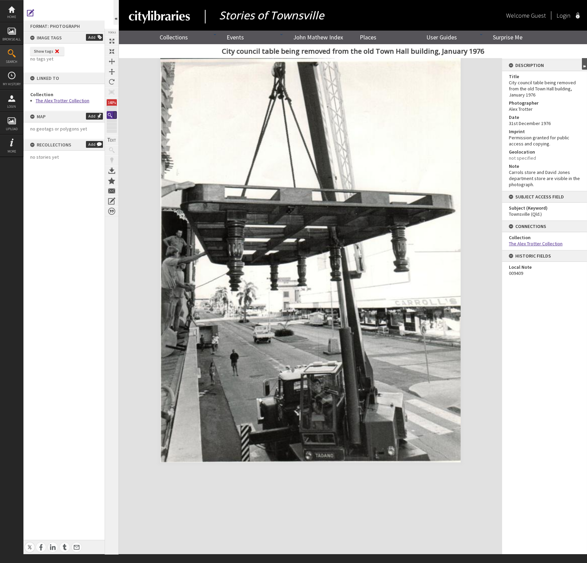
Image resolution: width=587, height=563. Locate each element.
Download (112, 170)
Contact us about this (112, 191)
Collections (174, 37)
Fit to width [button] (112, 61)
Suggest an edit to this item (30, 13)
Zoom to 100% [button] (112, 92)
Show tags (43, 51)
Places (368, 37)
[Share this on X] (29, 543)
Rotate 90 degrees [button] (112, 82)
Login (11, 106)
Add (91, 37)
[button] (112, 115)
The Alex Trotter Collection (62, 101)
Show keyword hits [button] (112, 150)
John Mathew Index (318, 37)
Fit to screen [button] (112, 51)
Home (11, 17)
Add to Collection (112, 181)
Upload (12, 129)
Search (11, 61)
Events (235, 37)
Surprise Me (507, 37)
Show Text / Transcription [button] (112, 140)
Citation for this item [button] (112, 211)
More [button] (11, 151)
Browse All (11, 39)
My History (12, 84)
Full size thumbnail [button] (112, 41)
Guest (538, 15)
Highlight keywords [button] (112, 160)
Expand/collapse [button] (584, 64)
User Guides (441, 37)
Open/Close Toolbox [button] (116, 12)
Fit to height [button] (112, 72)
